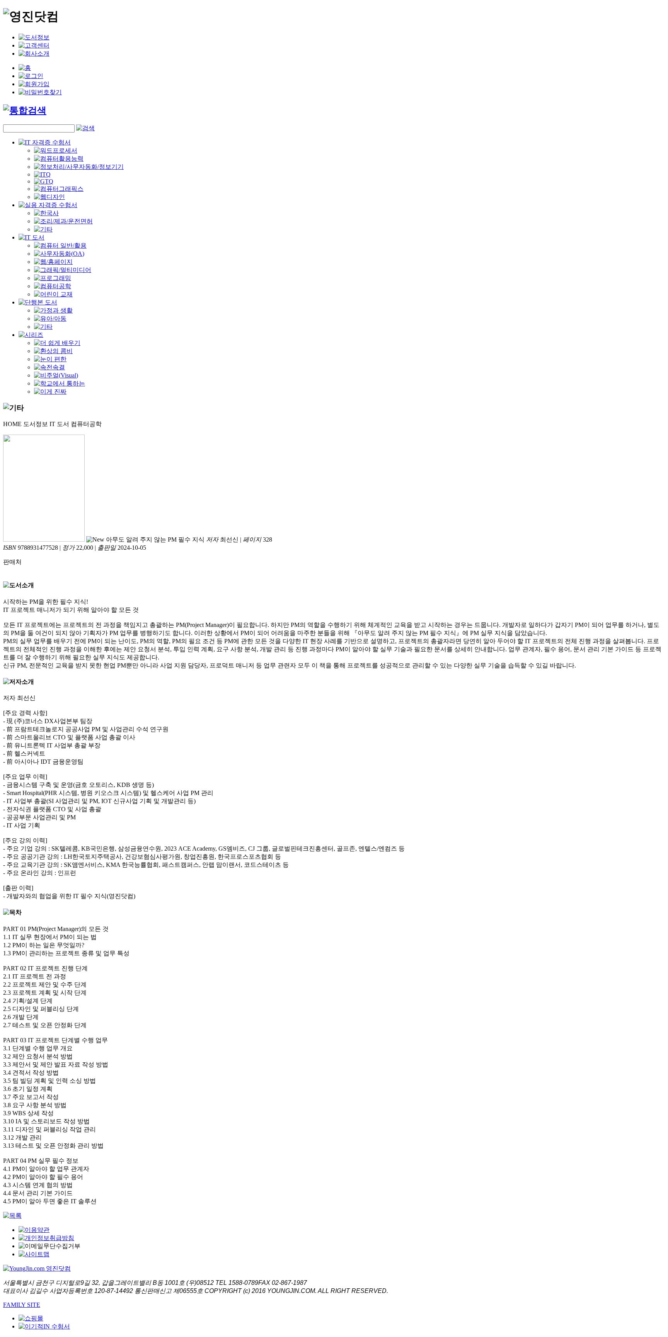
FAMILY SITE (21, 1304)
